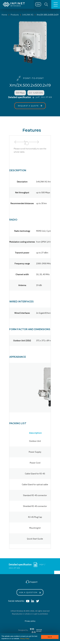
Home (4, 14)
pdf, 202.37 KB (44, 97)
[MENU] (55, 4)
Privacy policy (30, 621)
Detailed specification (20, 564)
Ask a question (28, 592)
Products (15, 14)
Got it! (50, 637)
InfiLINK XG (27, 14)
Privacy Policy (24, 638)
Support (33, 582)
